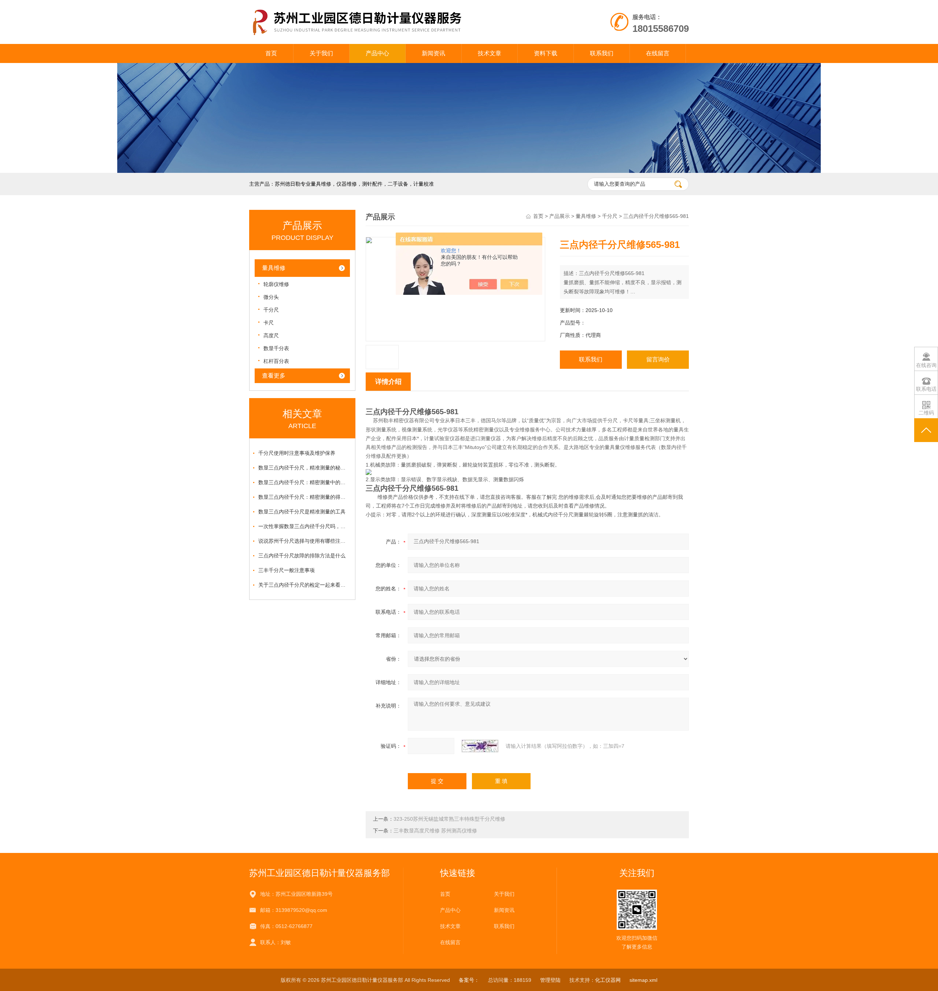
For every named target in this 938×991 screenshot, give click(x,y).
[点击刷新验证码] (480, 746)
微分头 (271, 297)
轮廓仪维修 (276, 284)
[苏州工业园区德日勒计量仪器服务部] (384, 7)
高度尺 (271, 335)
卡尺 (268, 323)
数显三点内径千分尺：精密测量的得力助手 (304, 497)
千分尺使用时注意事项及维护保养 (296, 453)
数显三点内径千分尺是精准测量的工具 (302, 512)
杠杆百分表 (276, 361)
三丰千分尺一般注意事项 (286, 570)
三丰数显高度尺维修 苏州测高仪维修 (435, 831)
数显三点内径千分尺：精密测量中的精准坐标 (304, 482)
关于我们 (321, 53)
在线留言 (657, 53)
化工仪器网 (608, 980)
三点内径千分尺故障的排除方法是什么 (302, 555)
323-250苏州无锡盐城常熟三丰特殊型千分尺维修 (449, 819)
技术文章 (489, 53)
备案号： (469, 980)
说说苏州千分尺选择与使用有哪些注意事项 (304, 541)
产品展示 (559, 216)
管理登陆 (550, 980)
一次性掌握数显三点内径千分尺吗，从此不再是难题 (304, 526)
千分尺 (271, 310)
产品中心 (377, 53)
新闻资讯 (433, 53)
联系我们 (601, 53)
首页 (271, 53)
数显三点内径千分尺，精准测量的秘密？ (304, 468)
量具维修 (273, 268)
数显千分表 (276, 348)
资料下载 (545, 53)
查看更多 (273, 375)
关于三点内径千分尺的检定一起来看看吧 (304, 585)
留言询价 (658, 359)
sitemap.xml (643, 980)
